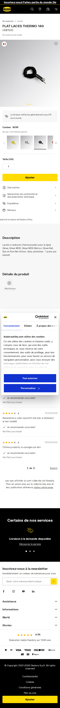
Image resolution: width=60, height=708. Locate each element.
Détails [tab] (28, 325)
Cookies (30, 682)
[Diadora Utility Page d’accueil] (7, 9)
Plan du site (30, 693)
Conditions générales (30, 687)
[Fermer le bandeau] (55, 317)
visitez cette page (44, 487)
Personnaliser (28, 388)
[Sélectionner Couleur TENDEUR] (26, 142)
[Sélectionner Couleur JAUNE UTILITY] (13, 142)
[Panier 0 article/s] (48, 9)
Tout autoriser (30, 378)
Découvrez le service (30, 544)
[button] (32, 9)
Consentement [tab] (12, 325)
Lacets (20, 21)
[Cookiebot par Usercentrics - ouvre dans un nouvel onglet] (36, 317)
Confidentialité (30, 676)
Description (13, 187)
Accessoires (7, 21)
